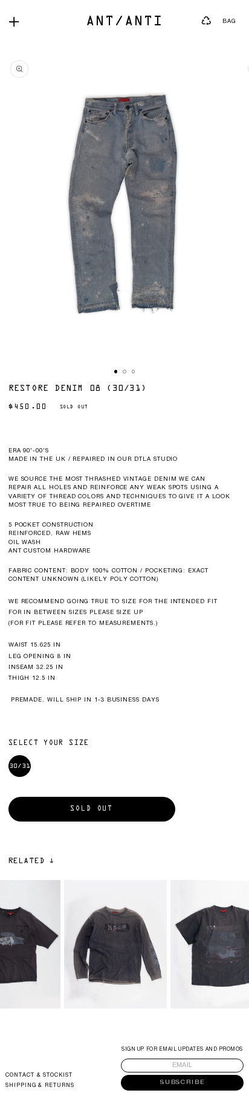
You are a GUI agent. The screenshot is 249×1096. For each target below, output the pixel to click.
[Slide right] (64, 380)
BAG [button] (229, 22)
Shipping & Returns (39, 1086)
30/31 (19, 766)
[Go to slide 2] (124, 371)
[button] (14, 22)
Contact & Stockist (39, 1075)
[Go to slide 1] (116, 371)
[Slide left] (13, 380)
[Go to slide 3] (133, 371)
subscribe (182, 1083)
